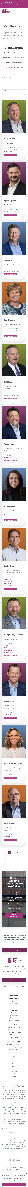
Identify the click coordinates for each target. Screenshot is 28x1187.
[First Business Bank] (15, 958)
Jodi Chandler (10, 320)
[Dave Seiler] (14, 116)
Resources (14, 1068)
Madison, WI (7, 151)
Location (4, 84)
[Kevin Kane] (14, 801)
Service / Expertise (7, 77)
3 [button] (17, 852)
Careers (14, 1063)
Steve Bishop (9, 260)
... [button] (13, 855)
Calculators (14, 1071)
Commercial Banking (14, 998)
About (11, 23)
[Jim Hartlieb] (14, 544)
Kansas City (20, 67)
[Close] (26, 1173)
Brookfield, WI (8, 581)
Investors (14, 1073)
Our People (14, 1061)
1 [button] (9, 852)
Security (14, 1076)
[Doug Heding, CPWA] (14, 613)
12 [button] (17, 855)
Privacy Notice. (21, 1180)
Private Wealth (14, 1024)
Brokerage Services (14, 1037)
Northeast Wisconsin (11, 67)
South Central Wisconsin (8, 65)
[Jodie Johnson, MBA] (14, 741)
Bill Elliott (8, 382)
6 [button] (9, 855)
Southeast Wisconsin (20, 65)
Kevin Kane (9, 823)
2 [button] (13, 852)
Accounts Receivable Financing (14, 1017)
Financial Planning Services (14, 1027)
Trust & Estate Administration (14, 1032)
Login (14, 1054)
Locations (14, 1066)
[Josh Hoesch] (14, 679)
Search (4, 90)
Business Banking (14, 995)
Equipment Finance (14, 1013)
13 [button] (21, 855)
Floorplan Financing (14, 1020)
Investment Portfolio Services (14, 1044)
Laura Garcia (9, 506)
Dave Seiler (9, 139)
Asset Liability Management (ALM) (14, 1047)
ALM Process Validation (14, 1049)
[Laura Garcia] (14, 484)
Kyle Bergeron (10, 201)
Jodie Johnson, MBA (12, 764)
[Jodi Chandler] (14, 298)
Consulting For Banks (14, 1041)
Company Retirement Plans (14, 1006)
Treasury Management (14, 1001)
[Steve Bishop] (14, 238)
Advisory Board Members (14, 62)
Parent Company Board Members (14, 53)
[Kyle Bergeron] (14, 178)
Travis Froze (9, 444)
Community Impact (14, 1059)
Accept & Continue (13, 1184)
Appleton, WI (8, 457)
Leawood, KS (7, 586)
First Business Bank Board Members (14, 57)
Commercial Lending (14, 1003)
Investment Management (14, 1030)
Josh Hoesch (9, 701)
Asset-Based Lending (14, 1015)
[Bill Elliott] (14, 360)
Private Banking (14, 1035)
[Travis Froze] (14, 422)
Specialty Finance (14, 1010)
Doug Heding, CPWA (13, 635)
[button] (24, 94)
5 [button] (5, 855)
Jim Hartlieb (9, 566)
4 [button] (21, 852)
